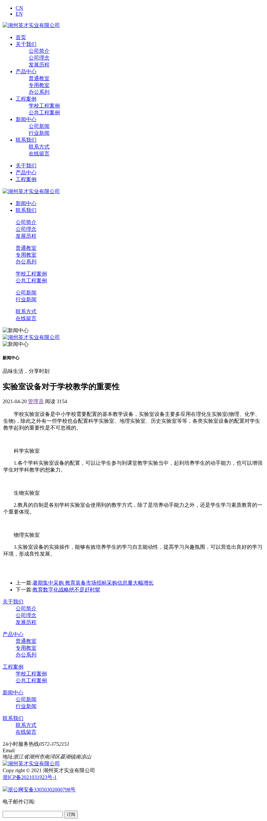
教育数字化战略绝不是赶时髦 (66, 589)
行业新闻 (39, 133)
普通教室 (39, 78)
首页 (21, 37)
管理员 (36, 401)
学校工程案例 (44, 105)
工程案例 (26, 99)
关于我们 (26, 44)
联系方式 (39, 146)
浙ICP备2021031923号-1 (30, 777)
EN (19, 14)
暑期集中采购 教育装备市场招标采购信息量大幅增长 (93, 583)
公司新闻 (39, 126)
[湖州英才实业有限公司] (31, 25)
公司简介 (39, 51)
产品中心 (26, 71)
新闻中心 (26, 119)
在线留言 (39, 153)
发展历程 (39, 64)
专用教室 (39, 85)
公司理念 (39, 58)
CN (19, 8)
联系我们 (26, 140)
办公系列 (39, 92)
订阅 (71, 814)
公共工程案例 (44, 112)
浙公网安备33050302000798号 (42, 789)
